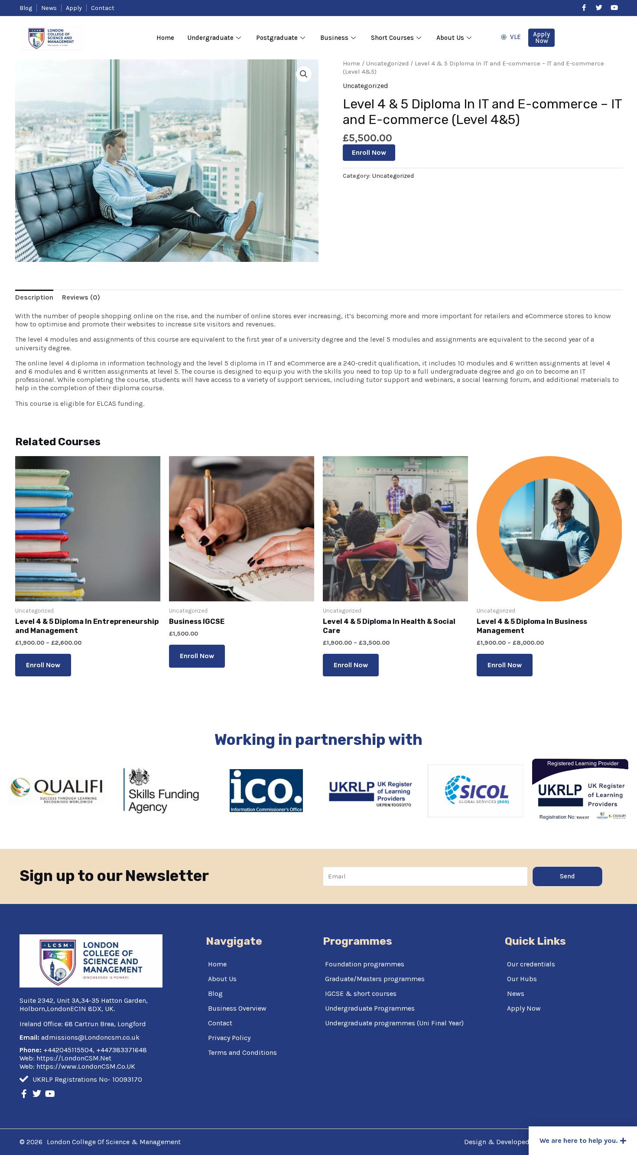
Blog (215, 993)
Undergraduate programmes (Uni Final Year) (394, 1023)
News (515, 993)
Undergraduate (210, 38)
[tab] (34, 297)
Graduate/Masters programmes (375, 979)
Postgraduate (277, 38)
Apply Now (524, 1008)
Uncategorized (387, 63)
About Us (450, 38)
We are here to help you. (579, 1140)
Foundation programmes (364, 964)
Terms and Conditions (242, 1052)
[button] (583, 1141)
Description (34, 297)
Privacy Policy (229, 1038)
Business (334, 38)
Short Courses (392, 38)
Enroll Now (369, 152)
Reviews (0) (81, 297)
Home (165, 38)
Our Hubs (522, 979)
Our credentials (531, 964)
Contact (220, 1023)
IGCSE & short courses (360, 993)
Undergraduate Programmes (370, 1008)
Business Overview (237, 1008)
